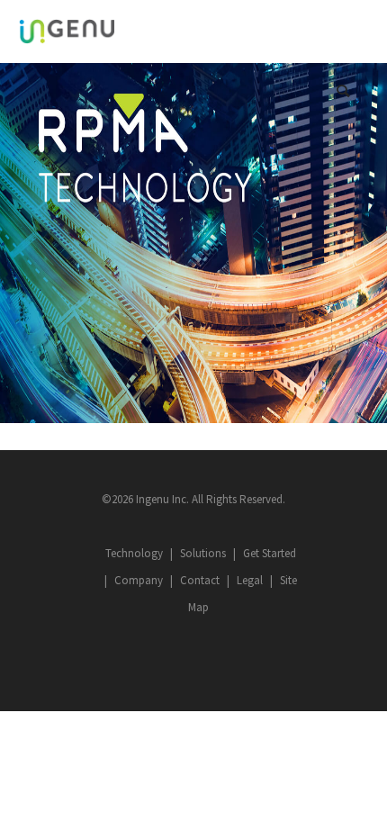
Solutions (203, 553)
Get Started (269, 553)
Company (138, 580)
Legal (250, 580)
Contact (200, 580)
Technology (134, 553)
